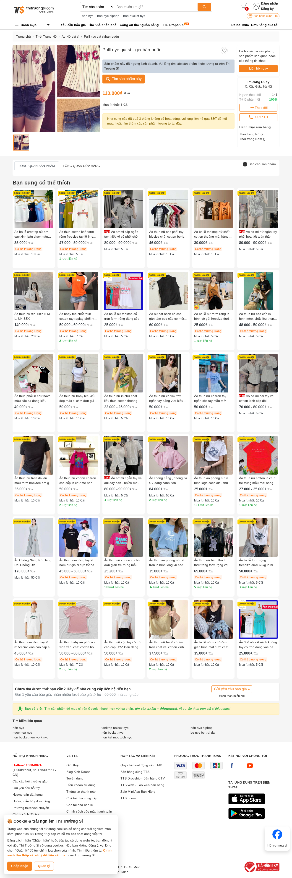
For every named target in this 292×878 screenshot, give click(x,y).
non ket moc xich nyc (117, 737)
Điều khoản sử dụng (81, 785)
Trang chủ (23, 36)
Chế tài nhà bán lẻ (79, 805)
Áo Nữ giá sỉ (70, 36)
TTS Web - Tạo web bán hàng (142, 785)
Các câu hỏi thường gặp (30, 781)
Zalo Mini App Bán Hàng (137, 791)
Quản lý (44, 866)
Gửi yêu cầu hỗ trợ (26, 788)
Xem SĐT (261, 117)
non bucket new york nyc (30, 737)
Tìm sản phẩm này (126, 79)
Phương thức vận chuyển (31, 808)
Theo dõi (261, 107)
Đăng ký (267, 8)
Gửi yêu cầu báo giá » (232, 689)
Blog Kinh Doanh (78, 772)
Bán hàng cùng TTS (265, 16)
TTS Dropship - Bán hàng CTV (142, 778)
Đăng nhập (269, 3)
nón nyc (87, 16)
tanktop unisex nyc (115, 728)
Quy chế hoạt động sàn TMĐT (142, 765)
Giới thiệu (73, 765)
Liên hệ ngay (258, 68)
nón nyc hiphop (108, 16)
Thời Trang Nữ (46, 36)
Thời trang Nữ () (251, 134)
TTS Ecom (128, 798)
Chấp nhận (19, 866)
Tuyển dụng (74, 778)
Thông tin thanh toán (81, 791)
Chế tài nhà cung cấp (81, 798)
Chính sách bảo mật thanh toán (89, 811)
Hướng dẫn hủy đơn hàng (31, 801)
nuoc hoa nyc (22, 732)
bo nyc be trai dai (202, 732)
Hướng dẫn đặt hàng (28, 794)
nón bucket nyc (134, 16)
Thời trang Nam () (252, 139)
